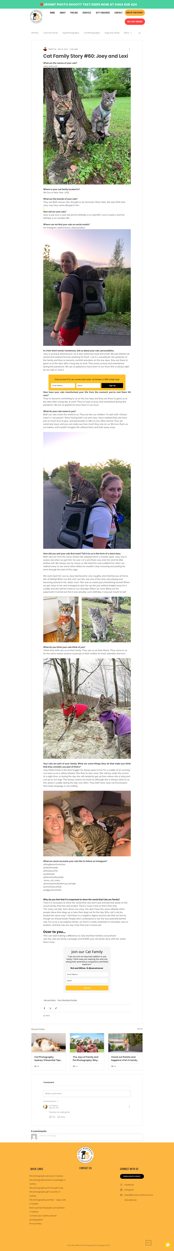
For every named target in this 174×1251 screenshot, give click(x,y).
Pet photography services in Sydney (46, 1176)
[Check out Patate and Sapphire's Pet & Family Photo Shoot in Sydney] (125, 1042)
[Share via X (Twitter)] (50, 1008)
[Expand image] (61, 619)
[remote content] (87, 383)
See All (140, 1029)
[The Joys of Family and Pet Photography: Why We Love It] (87, 1042)
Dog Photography (70, 33)
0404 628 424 (130, 1200)
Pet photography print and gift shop (46, 1188)
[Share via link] (56, 1008)
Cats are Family (50, 33)
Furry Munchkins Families (67, 1000)
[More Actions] (129, 1106)
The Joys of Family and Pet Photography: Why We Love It (85, 1059)
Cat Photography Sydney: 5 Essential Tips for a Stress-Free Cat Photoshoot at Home (47, 1059)
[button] (139, 33)
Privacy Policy (35, 1223)
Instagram (129, 1189)
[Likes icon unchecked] (50, 1117)
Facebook (129, 1184)
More (126, 33)
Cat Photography (92, 33)
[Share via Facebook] (44, 1008)
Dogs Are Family (112, 33)
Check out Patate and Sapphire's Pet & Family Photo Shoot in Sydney (124, 1059)
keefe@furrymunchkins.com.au (138, 1195)
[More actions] (129, 49)
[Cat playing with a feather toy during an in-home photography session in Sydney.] (48, 1042)
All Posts (35, 33)
